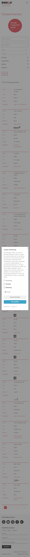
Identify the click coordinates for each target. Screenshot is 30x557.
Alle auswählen (15, 301)
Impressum (14, 306)
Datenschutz (7, 306)
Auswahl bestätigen (15, 297)
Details (8, 291)
